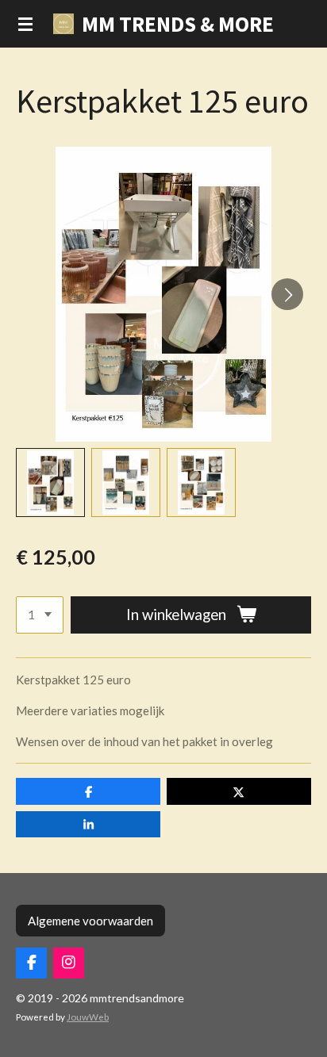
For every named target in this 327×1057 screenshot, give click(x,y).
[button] (50, 482)
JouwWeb (88, 1016)
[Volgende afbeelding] (287, 294)
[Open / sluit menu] (25, 24)
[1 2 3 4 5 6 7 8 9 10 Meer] (39, 615)
